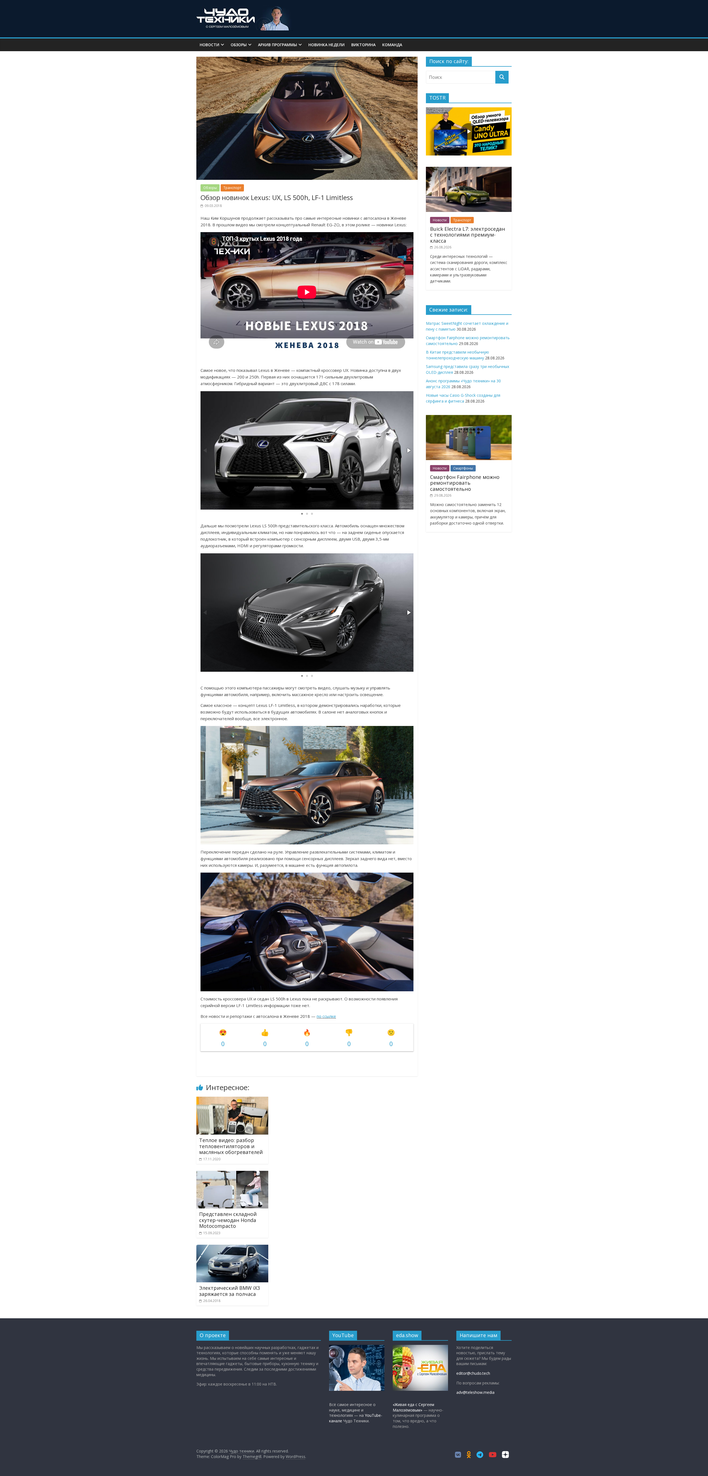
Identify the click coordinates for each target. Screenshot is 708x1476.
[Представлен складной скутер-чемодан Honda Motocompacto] (232, 1174)
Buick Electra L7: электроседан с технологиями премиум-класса (467, 234)
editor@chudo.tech (473, 1373)
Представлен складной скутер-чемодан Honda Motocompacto (228, 1220)
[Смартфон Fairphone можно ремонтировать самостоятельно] (469, 418)
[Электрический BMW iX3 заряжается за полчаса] (232, 1248)
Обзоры (239, 44)
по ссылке (326, 1016)
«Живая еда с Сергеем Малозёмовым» (413, 1407)
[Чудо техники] (244, 9)
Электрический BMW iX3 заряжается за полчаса (229, 1291)
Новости (209, 44)
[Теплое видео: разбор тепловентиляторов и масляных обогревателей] (232, 1100)
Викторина (363, 44)
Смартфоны (463, 468)
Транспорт (232, 187)
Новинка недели (326, 44)
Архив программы (277, 44)
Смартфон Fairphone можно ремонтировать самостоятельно (464, 483)
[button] (408, 450)
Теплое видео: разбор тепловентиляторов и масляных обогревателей (231, 1146)
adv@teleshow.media (475, 1392)
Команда (392, 44)
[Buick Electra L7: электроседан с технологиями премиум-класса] (469, 169)
